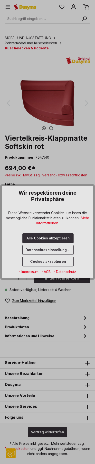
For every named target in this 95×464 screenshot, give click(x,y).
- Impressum (29, 272)
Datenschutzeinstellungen (48, 250)
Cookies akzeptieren (48, 261)
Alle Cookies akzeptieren (48, 238)
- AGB (46, 272)
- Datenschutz (65, 272)
